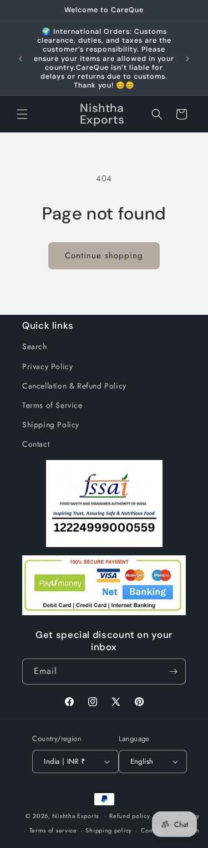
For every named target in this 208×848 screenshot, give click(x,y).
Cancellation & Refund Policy (74, 385)
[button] (22, 114)
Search (34, 346)
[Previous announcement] (20, 59)
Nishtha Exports (75, 815)
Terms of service (53, 830)
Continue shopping (104, 255)
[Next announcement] (187, 59)
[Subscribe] (173, 671)
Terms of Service (52, 405)
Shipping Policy (50, 424)
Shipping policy (108, 830)
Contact (35, 443)
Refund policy (129, 815)
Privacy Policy (47, 366)
